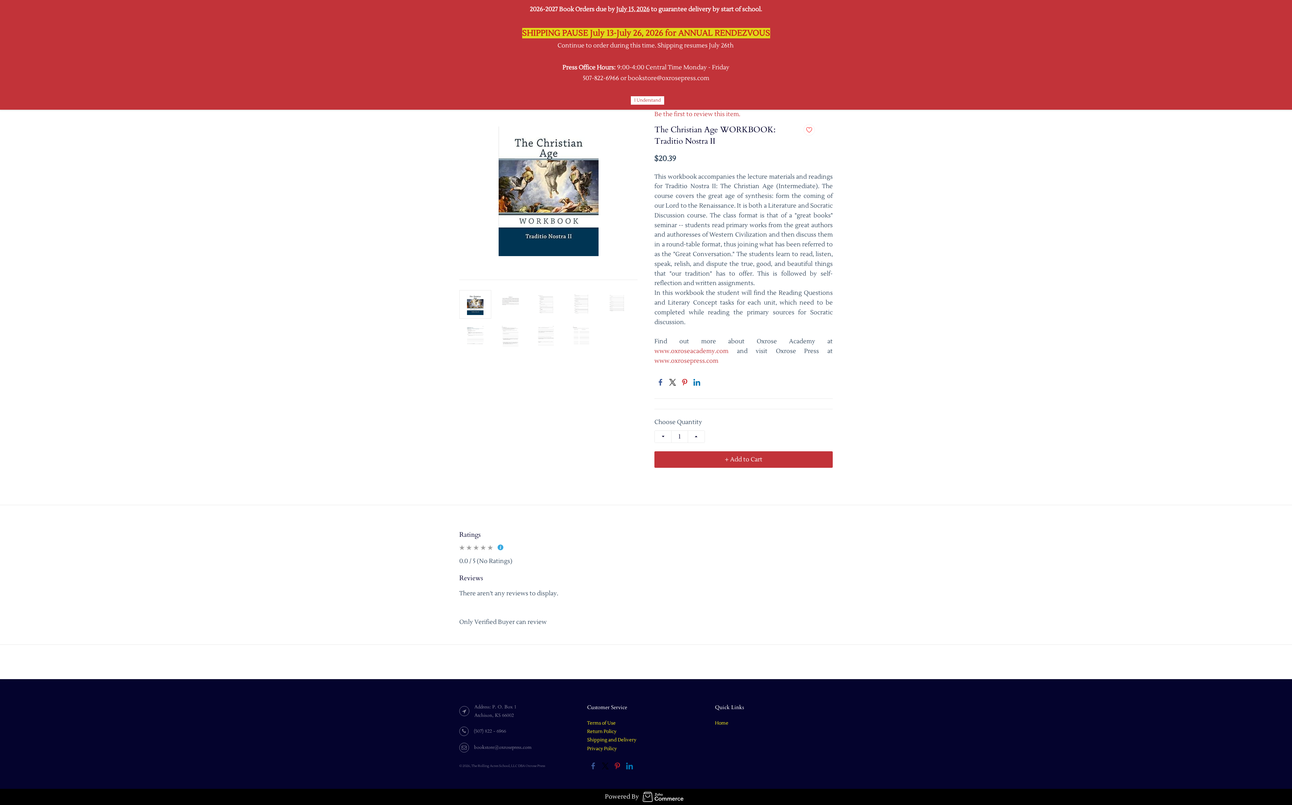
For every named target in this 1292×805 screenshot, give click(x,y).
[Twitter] (673, 382)
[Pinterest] (685, 382)
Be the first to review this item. (697, 114)
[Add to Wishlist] (809, 130)
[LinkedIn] (697, 382)
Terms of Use (601, 723)
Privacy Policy (602, 749)
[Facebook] (660, 382)
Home (721, 723)
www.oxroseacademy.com (691, 351)
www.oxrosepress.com (686, 361)
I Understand (647, 100)
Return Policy (601, 732)
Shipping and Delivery (611, 740)
